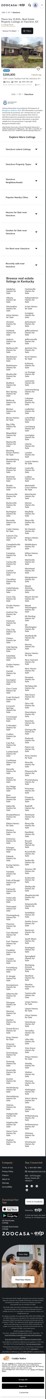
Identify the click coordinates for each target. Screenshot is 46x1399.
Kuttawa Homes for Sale (30, 365)
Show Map (23, 1254)
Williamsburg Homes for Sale (31, 1117)
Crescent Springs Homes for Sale (11, 709)
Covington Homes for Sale (11, 682)
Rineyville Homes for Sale (30, 825)
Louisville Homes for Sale (30, 470)
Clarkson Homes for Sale (11, 623)
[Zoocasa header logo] (13, 5)
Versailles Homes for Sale (30, 1032)
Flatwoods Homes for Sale (11, 908)
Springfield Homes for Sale (30, 958)
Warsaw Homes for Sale (30, 1083)
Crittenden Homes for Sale (11, 727)
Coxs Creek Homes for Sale (11, 690)
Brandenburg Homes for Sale (12, 461)
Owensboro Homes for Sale (30, 714)
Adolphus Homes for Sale (11, 291)
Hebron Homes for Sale (11, 1107)
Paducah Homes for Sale (30, 740)
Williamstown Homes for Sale (31, 1126)
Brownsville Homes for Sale (11, 496)
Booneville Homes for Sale (11, 444)
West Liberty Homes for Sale (31, 1100)
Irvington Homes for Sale (30, 315)
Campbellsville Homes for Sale (13, 546)
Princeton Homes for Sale (30, 790)
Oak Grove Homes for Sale (30, 696)
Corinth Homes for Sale (11, 673)
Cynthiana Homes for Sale (11, 762)
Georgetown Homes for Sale (12, 987)
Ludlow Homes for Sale (30, 478)
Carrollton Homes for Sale (11, 581)
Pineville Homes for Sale (30, 764)
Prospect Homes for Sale (30, 799)
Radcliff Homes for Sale (30, 808)
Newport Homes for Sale (30, 679)
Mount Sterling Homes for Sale (30, 589)
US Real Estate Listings (8, 1221)
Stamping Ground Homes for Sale (30, 968)
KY (20, 94)
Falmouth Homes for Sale (11, 891)
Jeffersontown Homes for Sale (31, 332)
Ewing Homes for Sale (12, 866)
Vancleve (28, 94)
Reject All (23, 1386)
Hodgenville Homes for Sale (12, 1115)
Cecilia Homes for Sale (13, 606)
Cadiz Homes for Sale (12, 530)
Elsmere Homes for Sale (11, 832)
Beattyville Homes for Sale (11, 376)
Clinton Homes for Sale (11, 640)
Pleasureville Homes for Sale (31, 773)
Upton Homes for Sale (31, 1009)
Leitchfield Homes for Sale (30, 419)
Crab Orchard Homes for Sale (12, 699)
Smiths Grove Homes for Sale (31, 923)
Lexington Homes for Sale (30, 437)
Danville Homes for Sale (11, 771)
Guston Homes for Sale (11, 1081)
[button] (22, 149)
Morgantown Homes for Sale (31, 579)
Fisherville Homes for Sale (11, 900)
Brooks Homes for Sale (11, 487)
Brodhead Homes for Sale (11, 470)
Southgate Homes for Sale (30, 949)
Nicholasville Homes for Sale (31, 688)
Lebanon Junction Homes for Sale (30, 401)
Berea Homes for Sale (12, 418)
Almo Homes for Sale (12, 316)
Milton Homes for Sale (31, 554)
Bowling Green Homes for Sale (12, 452)
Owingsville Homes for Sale (30, 731)
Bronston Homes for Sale (11, 478)
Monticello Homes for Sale (30, 562)
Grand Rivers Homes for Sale (12, 1030)
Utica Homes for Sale (31, 1016)
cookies (10, 1363)
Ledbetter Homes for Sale (30, 411)
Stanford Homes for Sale (30, 977)
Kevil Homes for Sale (31, 357)
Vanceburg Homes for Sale (30, 1024)
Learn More (34, 1349)
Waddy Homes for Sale (30, 1065)
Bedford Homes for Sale (11, 385)
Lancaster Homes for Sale (30, 383)
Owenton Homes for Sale (30, 723)
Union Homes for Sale (31, 1003)
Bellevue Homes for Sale (11, 402)
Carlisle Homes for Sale (11, 572)
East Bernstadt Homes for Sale (11, 798)
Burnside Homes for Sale (11, 522)
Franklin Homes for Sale (11, 961)
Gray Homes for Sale (12, 1038)
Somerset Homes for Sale (30, 932)
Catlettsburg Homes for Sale (12, 590)
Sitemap (5, 1183)
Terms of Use (7, 1168)
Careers (5, 1175)
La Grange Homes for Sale (30, 374)
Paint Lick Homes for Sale (30, 749)
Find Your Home (23, 1279)
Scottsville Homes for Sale (30, 880)
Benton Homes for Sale (11, 411)
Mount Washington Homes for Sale (31, 608)
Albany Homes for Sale (11, 299)
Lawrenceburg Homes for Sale (32, 391)
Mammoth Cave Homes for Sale (31, 487)
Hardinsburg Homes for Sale (12, 1089)
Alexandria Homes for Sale (11, 308)
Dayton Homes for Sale (11, 779)
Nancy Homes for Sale (31, 654)
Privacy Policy (7, 1171)
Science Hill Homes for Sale (30, 871)
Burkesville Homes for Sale (11, 505)
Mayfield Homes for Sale (30, 513)
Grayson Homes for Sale (11, 1046)
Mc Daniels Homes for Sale (30, 531)
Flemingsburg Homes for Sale (12, 917)
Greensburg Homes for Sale (12, 1054)
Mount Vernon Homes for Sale (31, 598)
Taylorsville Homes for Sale (30, 995)
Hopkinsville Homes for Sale (12, 1124)
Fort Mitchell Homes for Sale (12, 934)
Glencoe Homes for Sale (11, 1013)
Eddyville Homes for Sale (11, 808)
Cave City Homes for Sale (11, 598)
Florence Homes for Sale (11, 926)
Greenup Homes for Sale (11, 1063)
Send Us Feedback (35, 1202)
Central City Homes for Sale (12, 614)
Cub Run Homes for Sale (11, 745)
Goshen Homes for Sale (11, 1022)
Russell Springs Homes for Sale (30, 844)
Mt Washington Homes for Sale (31, 628)
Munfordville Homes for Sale (31, 637)
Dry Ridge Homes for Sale (11, 788)
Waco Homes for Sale (31, 1058)
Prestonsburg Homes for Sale (31, 782)
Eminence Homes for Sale (11, 841)
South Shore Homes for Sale (30, 941)
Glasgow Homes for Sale (11, 1004)
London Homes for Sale (30, 454)
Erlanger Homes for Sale (11, 849)
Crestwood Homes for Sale (11, 718)
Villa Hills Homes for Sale (30, 1041)
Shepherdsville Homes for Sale (32, 897)
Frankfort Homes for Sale (11, 952)
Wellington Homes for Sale (30, 1091)
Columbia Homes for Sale (11, 657)
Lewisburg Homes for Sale (30, 428)
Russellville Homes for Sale (30, 853)
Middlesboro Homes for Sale (31, 546)
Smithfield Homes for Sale (30, 914)
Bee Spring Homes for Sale (11, 393)
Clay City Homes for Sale (11, 631)
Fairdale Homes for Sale (11, 873)
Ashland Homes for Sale (11, 332)
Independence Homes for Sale (31, 299)
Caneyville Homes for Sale (11, 564)
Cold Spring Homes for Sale (11, 649)
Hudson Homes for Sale (11, 1142)
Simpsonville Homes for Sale (31, 906)
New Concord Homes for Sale (31, 662)
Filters (28, 31)
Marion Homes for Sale (30, 505)
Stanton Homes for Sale (30, 986)
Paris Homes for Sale (31, 756)
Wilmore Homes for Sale (30, 1135)
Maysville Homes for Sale (30, 522)
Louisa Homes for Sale (31, 462)
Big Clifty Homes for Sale (11, 426)
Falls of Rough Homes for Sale (13, 882)
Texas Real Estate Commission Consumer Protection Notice (23, 1339)
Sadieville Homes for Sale (30, 862)
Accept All (23, 1379)
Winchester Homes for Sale (30, 1144)
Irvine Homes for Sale (31, 307)
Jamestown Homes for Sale (30, 324)
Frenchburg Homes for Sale (11, 969)
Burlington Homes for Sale (11, 513)
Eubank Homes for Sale (11, 858)
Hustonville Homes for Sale (30, 291)
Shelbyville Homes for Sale (30, 888)
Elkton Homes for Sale (12, 824)
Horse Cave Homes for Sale (11, 1133)
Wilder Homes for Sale (30, 1109)
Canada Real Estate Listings (10, 1228)
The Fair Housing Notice (33, 1344)
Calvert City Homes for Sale (12, 537)
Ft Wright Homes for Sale (11, 978)
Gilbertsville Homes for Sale (12, 995)
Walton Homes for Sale (30, 1074)
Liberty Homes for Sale (30, 446)
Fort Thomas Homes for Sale (12, 943)
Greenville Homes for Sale (11, 1072)
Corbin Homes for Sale (13, 665)
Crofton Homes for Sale (11, 736)
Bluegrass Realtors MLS (11, 110)
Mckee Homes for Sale (31, 538)
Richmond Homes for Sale (30, 816)
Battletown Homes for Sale (11, 367)
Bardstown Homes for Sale (11, 358)
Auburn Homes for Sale (11, 341)
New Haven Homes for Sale (30, 670)
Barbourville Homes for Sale (12, 350)
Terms (32, 1369)
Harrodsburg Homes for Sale (12, 1098)
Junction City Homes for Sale (31, 350)
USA (13, 94)
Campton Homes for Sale (11, 555)
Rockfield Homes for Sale (30, 834)
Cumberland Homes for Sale (12, 753)
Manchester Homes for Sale (30, 496)
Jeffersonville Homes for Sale (31, 341)
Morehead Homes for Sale (30, 570)
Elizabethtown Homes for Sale (13, 816)
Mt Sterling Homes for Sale (30, 618)
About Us (6, 1179)
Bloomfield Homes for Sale (11, 435)
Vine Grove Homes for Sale (30, 1050)
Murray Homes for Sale (30, 646)
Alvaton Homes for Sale (11, 324)
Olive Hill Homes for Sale (30, 705)
